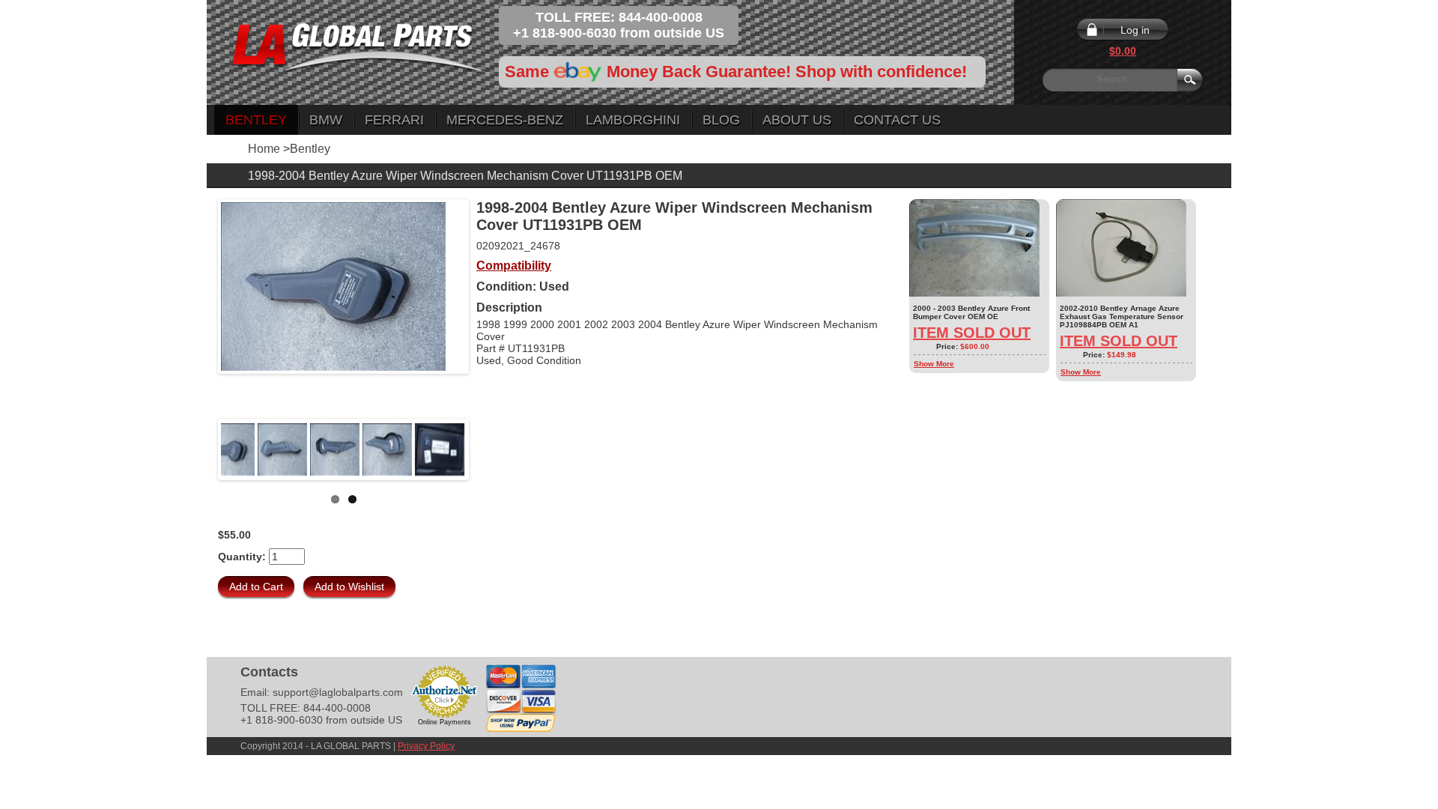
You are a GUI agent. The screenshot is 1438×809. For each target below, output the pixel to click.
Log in (1135, 30)
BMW (325, 119)
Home (264, 148)
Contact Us (897, 119)
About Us (796, 119)
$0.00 (1122, 51)
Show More (934, 364)
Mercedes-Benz (504, 119)
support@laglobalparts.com (338, 692)
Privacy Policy (426, 746)
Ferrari (394, 119)
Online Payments (444, 722)
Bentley (256, 119)
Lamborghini (633, 119)
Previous (198, 449)
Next (488, 449)
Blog (721, 119)
